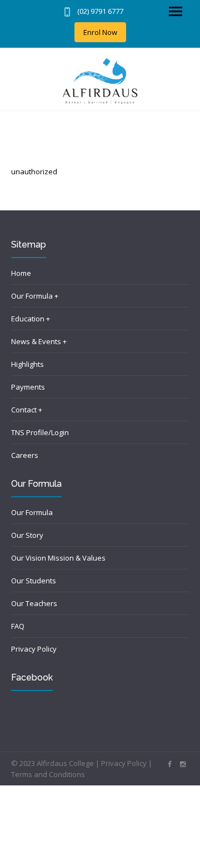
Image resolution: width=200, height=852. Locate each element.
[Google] (182, 764)
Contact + (26, 410)
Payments (28, 387)
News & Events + (39, 341)
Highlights (27, 364)
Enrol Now (100, 32)
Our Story (27, 535)
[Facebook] (169, 764)
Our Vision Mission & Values (58, 558)
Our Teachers (34, 603)
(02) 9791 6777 (100, 11)
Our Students (33, 581)
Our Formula (32, 512)
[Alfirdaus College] (100, 81)
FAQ (17, 626)
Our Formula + (34, 296)
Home (21, 273)
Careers (24, 455)
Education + (30, 319)
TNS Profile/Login (40, 432)
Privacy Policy (34, 649)
